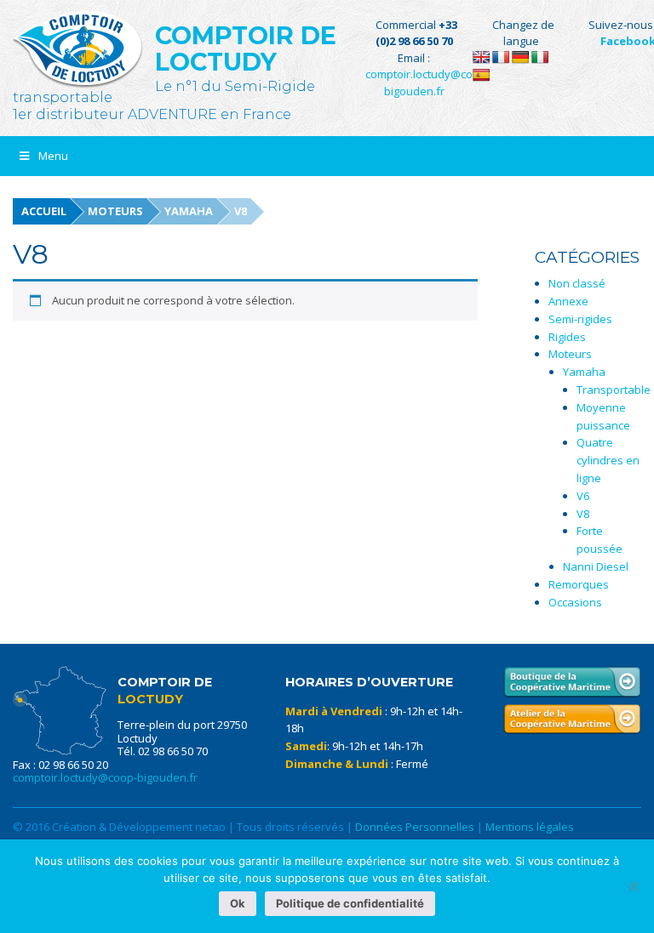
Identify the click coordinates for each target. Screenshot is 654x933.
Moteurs (115, 211)
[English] (481, 57)
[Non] (632, 886)
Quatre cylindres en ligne (608, 460)
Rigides (567, 336)
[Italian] (539, 57)
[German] (520, 57)
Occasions (575, 602)
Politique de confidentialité (350, 903)
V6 (583, 495)
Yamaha (188, 211)
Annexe (568, 301)
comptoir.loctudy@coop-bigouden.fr (105, 777)
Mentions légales (529, 826)
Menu (53, 155)
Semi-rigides (580, 319)
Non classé (576, 283)
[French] (500, 57)
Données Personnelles (414, 826)
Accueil (43, 211)
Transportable (614, 389)
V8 (583, 513)
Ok (237, 903)
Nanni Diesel (595, 566)
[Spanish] (481, 75)
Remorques (578, 584)
